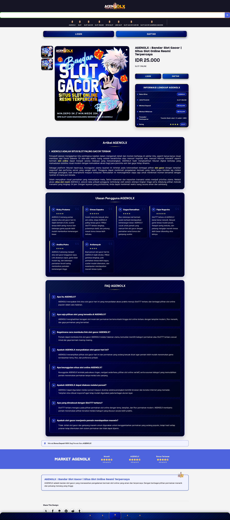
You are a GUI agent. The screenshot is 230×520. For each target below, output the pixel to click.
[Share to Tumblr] (79, 511)
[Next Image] (127, 84)
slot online (63, 161)
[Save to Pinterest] (66, 511)
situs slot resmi (62, 182)
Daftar (151, 34)
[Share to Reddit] (73, 511)
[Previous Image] (57, 84)
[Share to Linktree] (59, 511)
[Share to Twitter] (46, 511)
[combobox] (112, 15)
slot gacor (159, 168)
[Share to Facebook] (53, 511)
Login (78, 34)
